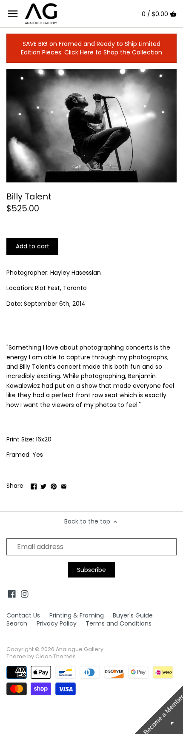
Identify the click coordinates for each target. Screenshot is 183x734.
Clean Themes (55, 656)
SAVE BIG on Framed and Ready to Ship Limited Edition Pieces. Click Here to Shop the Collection (91, 48)
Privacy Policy (57, 623)
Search (16, 623)
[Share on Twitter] (43, 485)
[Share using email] (64, 485)
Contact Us (23, 615)
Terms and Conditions (119, 623)
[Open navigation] (12, 13)
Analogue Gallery (79, 649)
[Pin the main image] (54, 485)
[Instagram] (25, 594)
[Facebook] (12, 594)
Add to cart (32, 246)
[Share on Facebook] (34, 485)
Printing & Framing (76, 615)
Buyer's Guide (133, 615)
